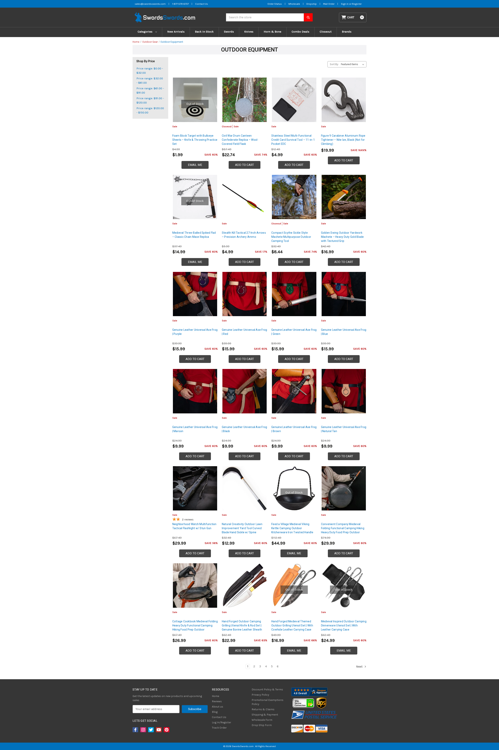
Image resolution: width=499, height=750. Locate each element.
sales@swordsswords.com (150, 3)
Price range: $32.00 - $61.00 (149, 81)
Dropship (311, 3)
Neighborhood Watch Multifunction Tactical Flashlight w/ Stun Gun (194, 526)
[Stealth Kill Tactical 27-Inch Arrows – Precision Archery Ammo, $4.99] (244, 197)
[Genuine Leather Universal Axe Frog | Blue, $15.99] (344, 294)
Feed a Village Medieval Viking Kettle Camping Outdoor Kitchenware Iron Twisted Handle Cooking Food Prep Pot (292, 530)
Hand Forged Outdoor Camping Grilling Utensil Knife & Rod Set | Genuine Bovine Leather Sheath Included (242, 627)
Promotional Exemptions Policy (267, 702)
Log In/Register (221, 722)
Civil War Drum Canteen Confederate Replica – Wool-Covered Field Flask (240, 139)
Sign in (345, 3)
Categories (145, 31)
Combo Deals (300, 31)
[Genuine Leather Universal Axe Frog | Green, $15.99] (294, 294)
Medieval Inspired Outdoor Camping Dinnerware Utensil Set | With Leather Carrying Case (343, 625)
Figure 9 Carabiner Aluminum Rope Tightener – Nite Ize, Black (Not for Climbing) (343, 139)
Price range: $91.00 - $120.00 (150, 100)
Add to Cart (244, 165)
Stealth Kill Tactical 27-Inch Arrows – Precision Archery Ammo (244, 234)
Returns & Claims (263, 709)
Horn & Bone (272, 31)
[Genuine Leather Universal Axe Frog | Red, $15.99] (244, 294)
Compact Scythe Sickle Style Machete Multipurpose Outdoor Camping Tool (291, 236)
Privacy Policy (260, 694)
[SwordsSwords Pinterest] (166, 729)
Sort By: (334, 64)
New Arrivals (176, 31)
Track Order (219, 727)
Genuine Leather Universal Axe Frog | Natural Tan (343, 429)
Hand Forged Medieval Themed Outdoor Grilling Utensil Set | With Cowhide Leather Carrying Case (292, 625)
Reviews (217, 701)
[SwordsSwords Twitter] (150, 729)
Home (215, 696)
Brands (346, 31)
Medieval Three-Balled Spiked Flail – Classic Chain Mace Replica (194, 234)
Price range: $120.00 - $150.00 (150, 110)
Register (357, 3)
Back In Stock (204, 31)
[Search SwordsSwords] (308, 17)
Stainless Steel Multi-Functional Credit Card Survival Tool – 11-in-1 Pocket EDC (293, 139)
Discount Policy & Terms (267, 689)
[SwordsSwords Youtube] (158, 729)
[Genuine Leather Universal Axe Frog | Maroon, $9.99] (195, 391)
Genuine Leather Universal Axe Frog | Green (294, 331)
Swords (229, 31)
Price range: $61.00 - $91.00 (150, 91)
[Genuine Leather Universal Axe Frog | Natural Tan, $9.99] (344, 391)
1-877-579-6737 (180, 3)
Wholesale (294, 3)
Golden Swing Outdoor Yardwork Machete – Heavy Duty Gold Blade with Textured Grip (342, 236)
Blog (215, 712)
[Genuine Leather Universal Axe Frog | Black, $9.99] (244, 391)
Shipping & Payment (265, 714)
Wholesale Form (262, 720)
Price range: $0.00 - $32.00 (149, 71)
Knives (248, 31)
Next (359, 666)
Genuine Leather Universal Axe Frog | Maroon (195, 429)
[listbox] (353, 64)
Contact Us (201, 3)
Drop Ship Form (262, 725)
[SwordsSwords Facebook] (135, 729)
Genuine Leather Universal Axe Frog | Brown (294, 429)
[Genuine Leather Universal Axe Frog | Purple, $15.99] (195, 294)
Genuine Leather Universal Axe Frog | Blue (343, 331)
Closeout (326, 31)
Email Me (195, 165)
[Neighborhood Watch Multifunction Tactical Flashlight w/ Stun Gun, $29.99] (195, 488)
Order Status (274, 3)
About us (217, 706)
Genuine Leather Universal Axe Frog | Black (244, 429)
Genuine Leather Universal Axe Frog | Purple (195, 331)
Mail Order (328, 3)
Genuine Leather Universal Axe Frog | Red (244, 331)
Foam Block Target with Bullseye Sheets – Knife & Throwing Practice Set (195, 139)
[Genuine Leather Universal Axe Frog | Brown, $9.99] (294, 391)
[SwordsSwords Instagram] (142, 729)
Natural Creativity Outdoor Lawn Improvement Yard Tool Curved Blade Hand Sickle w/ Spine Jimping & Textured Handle (242, 530)
